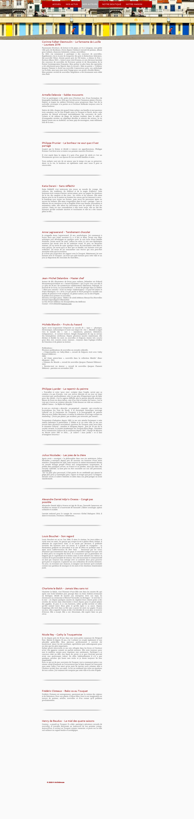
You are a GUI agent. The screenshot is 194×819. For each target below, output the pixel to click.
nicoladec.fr (47, 471)
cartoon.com (67, 304)
